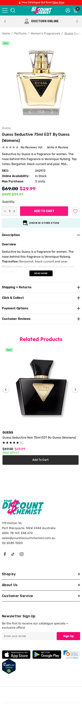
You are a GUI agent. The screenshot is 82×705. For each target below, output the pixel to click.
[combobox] (13, 10)
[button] (71, 654)
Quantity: (8, 201)
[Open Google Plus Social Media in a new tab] (12, 554)
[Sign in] (67, 10)
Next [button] (52, 112)
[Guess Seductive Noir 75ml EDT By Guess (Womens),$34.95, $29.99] (40, 389)
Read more (41, 273)
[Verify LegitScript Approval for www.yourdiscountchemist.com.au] (9, 666)
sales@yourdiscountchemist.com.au (28, 538)
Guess (6, 128)
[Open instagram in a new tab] (21, 554)
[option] (41, 21)
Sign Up (68, 636)
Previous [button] (30, 112)
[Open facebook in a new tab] (4, 554)
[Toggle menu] (5, 10)
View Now (58, 2)
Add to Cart (40, 460)
